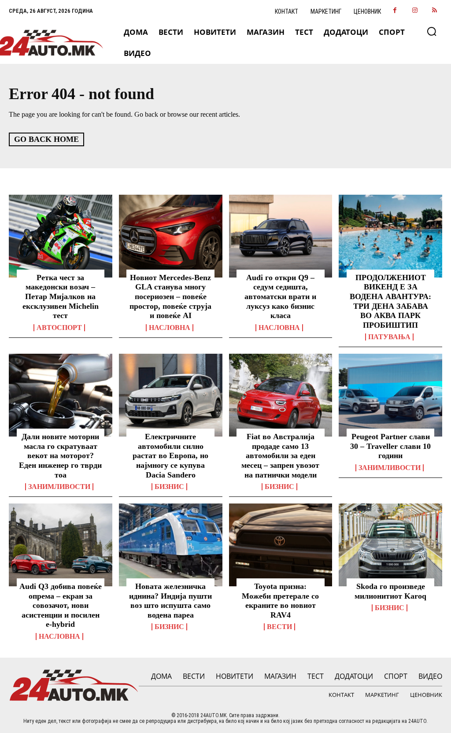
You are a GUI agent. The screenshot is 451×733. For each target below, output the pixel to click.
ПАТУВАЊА (389, 337)
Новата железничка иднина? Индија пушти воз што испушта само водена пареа (170, 600)
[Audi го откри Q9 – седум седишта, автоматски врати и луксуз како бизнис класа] (281, 236)
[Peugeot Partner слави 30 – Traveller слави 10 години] (390, 395)
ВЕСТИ (279, 626)
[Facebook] (395, 11)
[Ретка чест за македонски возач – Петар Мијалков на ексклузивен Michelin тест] (60, 236)
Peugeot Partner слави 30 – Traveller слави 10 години (390, 446)
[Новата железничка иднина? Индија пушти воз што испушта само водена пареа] (170, 544)
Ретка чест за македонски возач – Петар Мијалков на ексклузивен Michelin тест (60, 296)
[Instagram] (414, 11)
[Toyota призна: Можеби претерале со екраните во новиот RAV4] (281, 544)
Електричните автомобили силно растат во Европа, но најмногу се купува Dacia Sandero (170, 455)
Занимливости (59, 486)
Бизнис (169, 486)
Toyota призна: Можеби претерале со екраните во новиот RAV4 (280, 600)
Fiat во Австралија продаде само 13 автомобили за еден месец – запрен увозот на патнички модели (280, 455)
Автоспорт (59, 327)
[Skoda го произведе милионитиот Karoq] (390, 544)
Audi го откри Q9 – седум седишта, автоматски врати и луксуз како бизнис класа (280, 296)
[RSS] (434, 11)
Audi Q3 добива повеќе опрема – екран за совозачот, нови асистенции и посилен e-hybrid (60, 605)
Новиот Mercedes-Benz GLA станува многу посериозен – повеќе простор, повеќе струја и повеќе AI (170, 296)
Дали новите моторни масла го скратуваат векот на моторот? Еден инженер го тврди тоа (60, 455)
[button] (431, 31)
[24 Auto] (49, 43)
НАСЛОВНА (169, 327)
